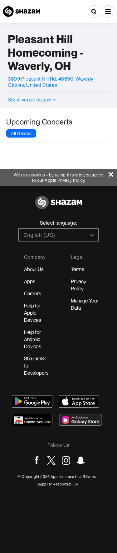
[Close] (112, 173)
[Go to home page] (58, 206)
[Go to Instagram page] (66, 460)
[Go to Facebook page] (36, 460)
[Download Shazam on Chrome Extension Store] (32, 420)
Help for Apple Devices (32, 312)
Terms (77, 269)
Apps (29, 281)
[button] (108, 11)
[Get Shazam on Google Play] (32, 401)
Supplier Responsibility (57, 484)
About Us (34, 269)
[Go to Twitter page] (51, 460)
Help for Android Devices (32, 339)
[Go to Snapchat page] (80, 460)
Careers (32, 293)
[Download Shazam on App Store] (79, 401)
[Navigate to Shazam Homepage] (21, 11)
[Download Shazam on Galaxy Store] (80, 420)
